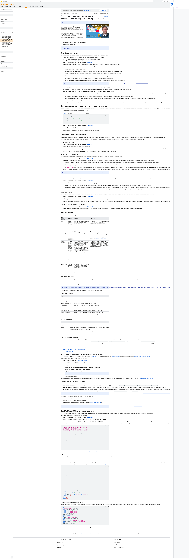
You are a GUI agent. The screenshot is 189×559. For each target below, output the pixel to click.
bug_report (185, 4)
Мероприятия (59, 547)
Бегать (17, 1)
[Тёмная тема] (107, 115)
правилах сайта (124, 533)
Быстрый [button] (64, 113)
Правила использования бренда (119, 547)
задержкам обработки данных (99, 234)
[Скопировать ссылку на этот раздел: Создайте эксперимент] (79, 53)
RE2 (105, 242)
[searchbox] (6, 9)
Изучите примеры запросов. (68, 351)
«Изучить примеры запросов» (95, 402)
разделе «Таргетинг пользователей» (142, 83)
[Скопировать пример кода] (108, 115)
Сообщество (40, 1)
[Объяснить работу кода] (105, 115)
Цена (27, 1)
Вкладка (72, 60)
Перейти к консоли (181, 1)
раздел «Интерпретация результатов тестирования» (106, 464)
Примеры (41, 6)
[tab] (65, 113)
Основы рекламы (8, 6)
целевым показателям (87, 391)
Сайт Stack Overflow (117, 542)
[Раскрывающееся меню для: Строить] (14, 1)
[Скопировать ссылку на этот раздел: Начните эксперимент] (75, 142)
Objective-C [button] (70, 113)
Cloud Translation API (87, 10)
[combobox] (158, 1)
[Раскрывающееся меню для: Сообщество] (44, 1)
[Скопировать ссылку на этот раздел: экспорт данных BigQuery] (81, 337)
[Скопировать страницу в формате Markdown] (104, 19)
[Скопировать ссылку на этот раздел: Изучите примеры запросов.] (79, 454)
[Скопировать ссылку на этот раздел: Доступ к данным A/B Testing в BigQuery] (86, 381)
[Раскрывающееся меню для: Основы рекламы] (12, 6)
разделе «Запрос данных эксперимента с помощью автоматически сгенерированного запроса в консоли (161, 393)
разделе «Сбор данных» (102, 373)
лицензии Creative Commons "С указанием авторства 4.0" (89, 533)
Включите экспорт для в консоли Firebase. (75, 347)
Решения (23, 1)
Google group (116, 544)
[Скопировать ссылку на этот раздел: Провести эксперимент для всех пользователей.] (92, 176)
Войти (187, 1)
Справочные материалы (34, 6)
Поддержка (48, 1)
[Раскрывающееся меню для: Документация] (36, 1)
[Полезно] (107, 13)
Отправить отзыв (105, 16)
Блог (175, 1)
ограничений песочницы (115, 356)
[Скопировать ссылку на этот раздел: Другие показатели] (73, 319)
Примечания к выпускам (117, 545)
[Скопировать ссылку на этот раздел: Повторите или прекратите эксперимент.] (87, 204)
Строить (11, 1)
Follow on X (59, 544)
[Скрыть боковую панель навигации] (12, 557)
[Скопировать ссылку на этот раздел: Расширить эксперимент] (77, 192)
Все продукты (37, 552)
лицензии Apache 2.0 (108, 533)
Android (13, 552)
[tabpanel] (86, 119)
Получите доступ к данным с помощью (74, 349)
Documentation (4, 4)
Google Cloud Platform (29, 552)
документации (138, 406)
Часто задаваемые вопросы (118, 548)
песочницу (94, 356)
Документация (32, 1)
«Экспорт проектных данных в (145, 378)
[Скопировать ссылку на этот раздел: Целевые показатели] (74, 293)
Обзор (2, 6)
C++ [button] (83, 113)
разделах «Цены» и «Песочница (142, 356)
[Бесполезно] (108, 13)
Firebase (62, 13)
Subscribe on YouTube (60, 545)
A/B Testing (12, 4)
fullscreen (187, 4)
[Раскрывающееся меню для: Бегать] (19, 1)
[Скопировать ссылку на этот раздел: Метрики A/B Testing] (77, 276)
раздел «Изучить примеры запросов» (92, 451)
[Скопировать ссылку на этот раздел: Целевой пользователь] (79, 212)
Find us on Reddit (60, 542)
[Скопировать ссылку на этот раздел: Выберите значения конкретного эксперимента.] (84, 502)
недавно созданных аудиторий (100, 238)
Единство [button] (87, 113)
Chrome (18, 552)
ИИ (14, 6)
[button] (6, 17)
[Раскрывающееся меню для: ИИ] (16, 6)
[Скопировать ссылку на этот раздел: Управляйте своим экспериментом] (87, 134)
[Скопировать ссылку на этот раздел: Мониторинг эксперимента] (79, 154)
